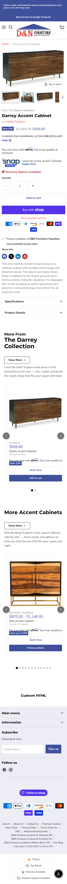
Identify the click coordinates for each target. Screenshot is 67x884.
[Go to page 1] (32, 490)
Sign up (53, 749)
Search (6, 824)
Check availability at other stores (22, 244)
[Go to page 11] (47, 668)
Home (5, 44)
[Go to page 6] (32, 668)
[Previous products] (6, 435)
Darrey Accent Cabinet (22, 451)
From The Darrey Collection (18, 110)
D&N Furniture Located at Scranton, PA (31, 839)
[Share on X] (11, 256)
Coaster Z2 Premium (19, 624)
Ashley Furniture (15, 121)
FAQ (18, 831)
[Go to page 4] (26, 668)
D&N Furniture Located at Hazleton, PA (31, 835)
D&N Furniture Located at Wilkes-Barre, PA (27, 842)
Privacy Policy (29, 827)
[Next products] (60, 435)
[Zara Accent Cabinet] (35, 583)
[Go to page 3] (23, 668)
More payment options (33, 218)
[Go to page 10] (44, 668)
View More (15, 360)
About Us (18, 824)
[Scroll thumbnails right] (62, 97)
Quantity (6, 178)
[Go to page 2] (35, 490)
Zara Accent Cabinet (21, 621)
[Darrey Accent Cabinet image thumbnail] (11, 97)
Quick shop (35, 470)
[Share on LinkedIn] (18, 256)
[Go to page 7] (35, 668)
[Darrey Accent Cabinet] (35, 414)
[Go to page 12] (50, 668)
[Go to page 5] (29, 668)
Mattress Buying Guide (36, 831)
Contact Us (33, 824)
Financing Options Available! (22, 172)
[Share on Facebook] (4, 256)
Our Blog (58, 842)
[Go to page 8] (38, 668)
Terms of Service (49, 827)
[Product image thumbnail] (27, 97)
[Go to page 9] (41, 668)
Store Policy (12, 827)
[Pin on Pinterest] (25, 256)
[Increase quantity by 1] (33, 185)
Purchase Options (52, 824)
